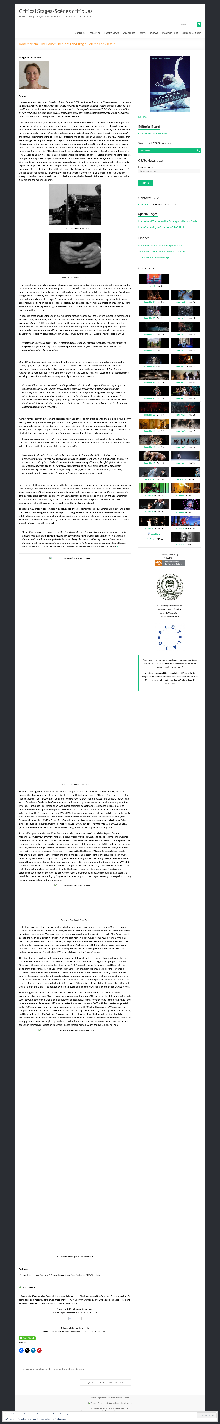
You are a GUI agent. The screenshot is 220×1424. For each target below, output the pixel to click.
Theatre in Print (170, 32)
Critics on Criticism (191, 32)
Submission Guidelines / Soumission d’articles (161, 251)
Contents (80, 32)
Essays (142, 32)
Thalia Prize (94, 32)
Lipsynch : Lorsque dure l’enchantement (105, 1382)
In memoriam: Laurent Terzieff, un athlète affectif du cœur (53, 1368)
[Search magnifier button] (198, 150)
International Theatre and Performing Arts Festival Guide (167, 221)
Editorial (142, 116)
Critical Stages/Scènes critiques (56, 11)
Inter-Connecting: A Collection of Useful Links (162, 227)
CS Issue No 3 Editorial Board (153, 133)
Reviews (153, 32)
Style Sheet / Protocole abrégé (153, 257)
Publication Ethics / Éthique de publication (160, 245)
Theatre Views (111, 32)
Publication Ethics (59, 1419)
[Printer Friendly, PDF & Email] (27, 1338)
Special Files (129, 32)
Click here (143, 204)
